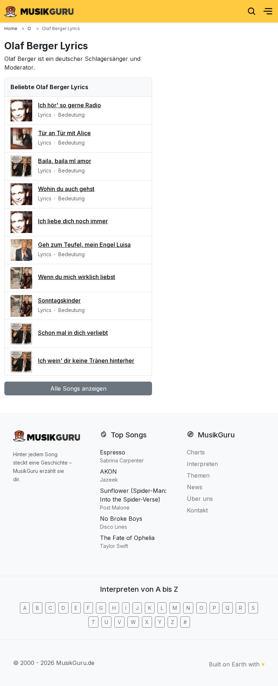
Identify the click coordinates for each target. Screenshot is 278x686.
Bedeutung (71, 115)
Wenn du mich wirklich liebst (76, 276)
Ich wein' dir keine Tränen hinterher (86, 360)
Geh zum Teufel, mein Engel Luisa (84, 244)
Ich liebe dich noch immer (73, 221)
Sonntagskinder (59, 300)
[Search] (251, 11)
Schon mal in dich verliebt (73, 332)
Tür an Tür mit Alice (64, 133)
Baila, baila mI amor (64, 161)
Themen (198, 475)
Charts (196, 452)
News (194, 487)
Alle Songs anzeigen (78, 388)
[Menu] (268, 11)
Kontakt (197, 510)
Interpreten (202, 463)
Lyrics (44, 115)
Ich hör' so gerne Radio (69, 105)
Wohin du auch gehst (66, 188)
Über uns (200, 498)
